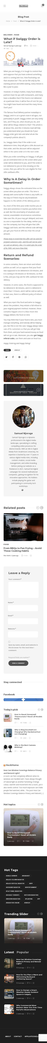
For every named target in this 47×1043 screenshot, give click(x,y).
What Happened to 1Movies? (24, 391)
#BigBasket (26, 876)
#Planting (29, 899)
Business (18, 375)
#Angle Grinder (11, 876)
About (8, 1036)
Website (12, 629)
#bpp (31, 883)
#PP (38, 899)
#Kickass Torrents (12, 895)
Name (11, 602)
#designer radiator (13, 887)
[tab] (9, 952)
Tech (31, 389)
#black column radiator (15, 879)
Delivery (8, 35)
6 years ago (17, 46)
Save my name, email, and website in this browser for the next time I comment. (23, 647)
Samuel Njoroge (9, 46)
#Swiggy (17, 350)
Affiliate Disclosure (34, 1036)
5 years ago (10, 841)
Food (15, 21)
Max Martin (7, 555)
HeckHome (12, 765)
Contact (18, 1036)
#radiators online (12, 903)
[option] (23, 534)
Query (24, 389)
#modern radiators (13, 899)
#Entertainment (31, 887)
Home (8, 21)
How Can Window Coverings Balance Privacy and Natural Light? (23, 771)
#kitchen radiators (31, 895)
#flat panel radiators (14, 891)
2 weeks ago (20, 998)
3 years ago (14, 555)
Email (10, 616)
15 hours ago (20, 968)
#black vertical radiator (15, 883)
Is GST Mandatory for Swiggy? (24, 378)
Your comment (14, 579)
